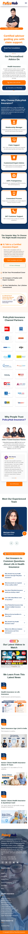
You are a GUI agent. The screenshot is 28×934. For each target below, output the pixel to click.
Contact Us (4, 876)
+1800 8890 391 (11, 857)
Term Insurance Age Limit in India (14, 728)
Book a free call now (15, 82)
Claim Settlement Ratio (7, 913)
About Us (3, 873)
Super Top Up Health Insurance (9, 915)
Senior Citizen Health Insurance (9, 910)
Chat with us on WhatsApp (15, 87)
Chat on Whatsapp (15, 265)
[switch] (14, 641)
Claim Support (14, 145)
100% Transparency (14, 181)
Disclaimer (4, 885)
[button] (15, 53)
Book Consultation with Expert (14, 260)
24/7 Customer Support (14, 216)
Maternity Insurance (6, 902)
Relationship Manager (14, 127)
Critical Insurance (5, 904)
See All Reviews (14, 484)
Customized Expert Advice (14, 163)
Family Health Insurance (7, 906)
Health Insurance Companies (9, 911)
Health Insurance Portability (8, 908)
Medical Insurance (6, 900)
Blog (2, 888)
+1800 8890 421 (12, 859)
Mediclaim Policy (5, 898)
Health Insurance (14, 66)
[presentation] (11, 543)
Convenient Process (14, 198)
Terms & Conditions (6, 882)
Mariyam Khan (8, 532)
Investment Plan (5, 925)
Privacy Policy (5, 879)
